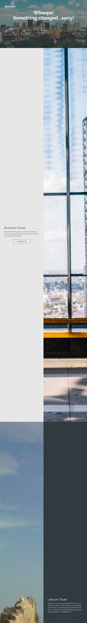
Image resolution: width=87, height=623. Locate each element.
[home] (10, 4)
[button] (78, 5)
